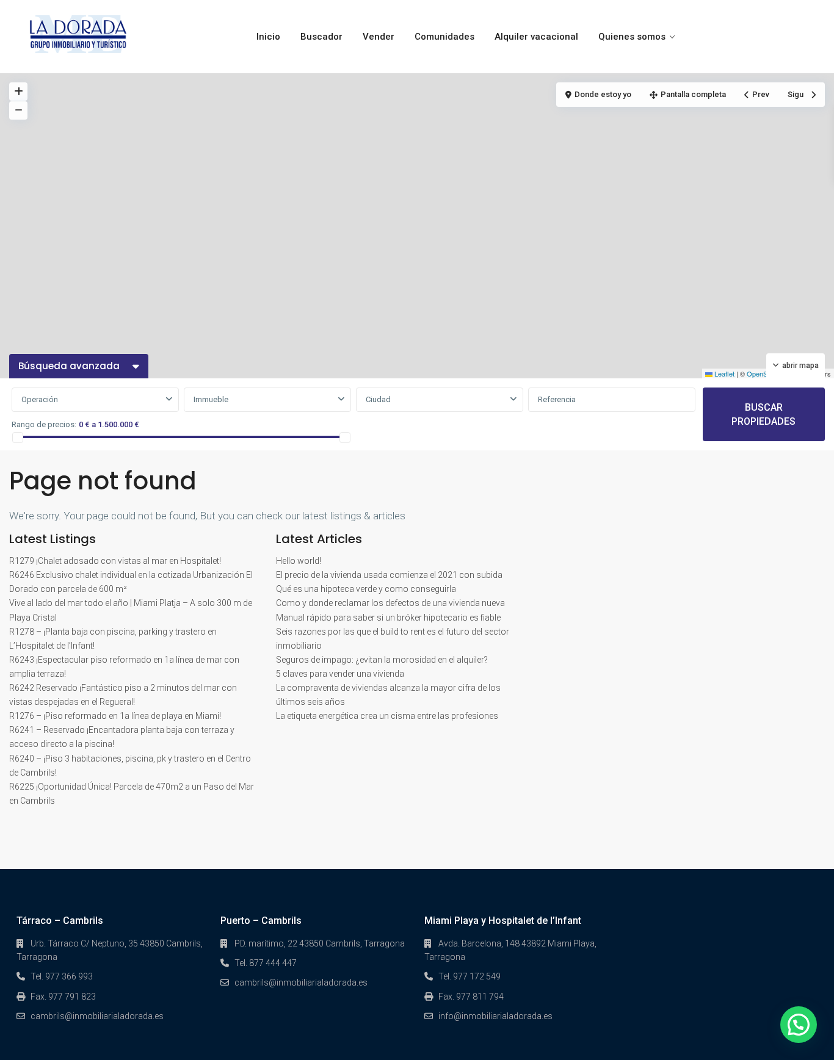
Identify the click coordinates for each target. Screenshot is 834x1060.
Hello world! (298, 561)
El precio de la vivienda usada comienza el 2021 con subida (389, 575)
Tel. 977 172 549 (469, 976)
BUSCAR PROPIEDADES (763, 414)
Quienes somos (631, 36)
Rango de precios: (44, 424)
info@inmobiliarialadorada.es (495, 1016)
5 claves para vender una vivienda (340, 674)
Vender (378, 36)
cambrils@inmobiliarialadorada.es (97, 1016)
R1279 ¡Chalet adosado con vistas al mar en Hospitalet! (115, 561)
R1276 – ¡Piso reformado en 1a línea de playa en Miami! (115, 716)
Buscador (321, 36)
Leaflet (723, 373)
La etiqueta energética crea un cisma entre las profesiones (387, 716)
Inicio (268, 36)
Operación (39, 399)
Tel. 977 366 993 (62, 976)
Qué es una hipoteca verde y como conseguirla (366, 589)
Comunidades (444, 36)
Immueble (211, 399)
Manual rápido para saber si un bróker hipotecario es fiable (388, 617)
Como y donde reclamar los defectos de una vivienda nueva (390, 603)
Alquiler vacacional (536, 36)
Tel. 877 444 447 (265, 963)
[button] (798, 1024)
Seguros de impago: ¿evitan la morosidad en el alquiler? (382, 660)
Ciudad (378, 399)
